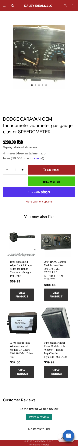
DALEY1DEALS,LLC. (43, 441)
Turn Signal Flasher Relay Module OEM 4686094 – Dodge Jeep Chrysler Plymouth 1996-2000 (55, 349)
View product (22, 294)
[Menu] (4, 5)
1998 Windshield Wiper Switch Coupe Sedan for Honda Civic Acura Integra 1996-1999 (21, 269)
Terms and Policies (39, 444)
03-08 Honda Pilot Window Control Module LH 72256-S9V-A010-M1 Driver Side (22, 349)
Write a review (39, 417)
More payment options (39, 201)
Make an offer (51, 181)
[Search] (12, 6)
